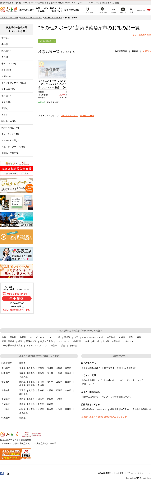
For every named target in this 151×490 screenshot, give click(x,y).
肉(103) (5, 57)
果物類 (13, 337)
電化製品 (73, 345)
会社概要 (119, 473)
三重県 (22, 390)
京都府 (41, 390)
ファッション (62, 341)
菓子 (131, 337)
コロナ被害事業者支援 (12, 345)
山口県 (59, 399)
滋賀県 (31, 390)
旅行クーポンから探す (42, 9)
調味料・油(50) (8, 121)
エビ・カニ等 (54, 337)
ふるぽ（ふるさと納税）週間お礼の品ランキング (104, 417)
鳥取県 (22, 399)
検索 (131, 10)
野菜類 (67, 337)
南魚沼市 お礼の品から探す (31, 18)
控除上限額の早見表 (119, 409)
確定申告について (90, 397)
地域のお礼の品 (92, 341)
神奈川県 (23, 376)
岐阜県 (22, 385)
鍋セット (129, 341)
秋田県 (50, 368)
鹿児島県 (23, 413)
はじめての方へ (87, 10)
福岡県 (22, 409)
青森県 (22, 368)
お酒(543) (6, 76)
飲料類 (122, 337)
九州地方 (5, 409)
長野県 (68, 382)
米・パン (40, 337)
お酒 (76, 337)
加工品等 (111, 337)
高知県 (50, 404)
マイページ (113, 10)
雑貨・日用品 (46, 341)
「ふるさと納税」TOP (9, 18)
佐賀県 (31, 409)
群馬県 (41, 373)
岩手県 (31, 368)
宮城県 (41, 368)
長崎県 (41, 409)
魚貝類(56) (6, 51)
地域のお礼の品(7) (10, 140)
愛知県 (41, 385)
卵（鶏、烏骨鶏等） (112, 341)
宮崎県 (68, 409)
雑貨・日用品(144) (10, 127)
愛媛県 (41, 404)
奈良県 (68, 390)
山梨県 (59, 382)
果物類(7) (5, 44)
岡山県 (41, 399)
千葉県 (59, 373)
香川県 (31, 404)
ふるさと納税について (92, 380)
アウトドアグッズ (69, 115)
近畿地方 (5, 390)
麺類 (139, 337)
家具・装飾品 (8, 341)
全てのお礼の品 (71, 10)
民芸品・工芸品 (58, 345)
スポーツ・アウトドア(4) (13, 147)
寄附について (88, 384)
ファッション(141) (10, 134)
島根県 (31, 399)
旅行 (4, 337)
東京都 (68, 373)
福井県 (50, 382)
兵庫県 (59, 390)
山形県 (59, 368)
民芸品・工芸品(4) (10, 153)
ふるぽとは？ (130, 367)
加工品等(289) (8, 89)
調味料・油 (31, 341)
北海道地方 (6, 363)
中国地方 (5, 399)
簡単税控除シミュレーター (94, 409)
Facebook (2, 473)
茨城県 (22, 373)
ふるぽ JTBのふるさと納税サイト (9, 10)
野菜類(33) (6, 70)
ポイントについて (135, 380)
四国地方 (5, 404)
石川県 (41, 382)
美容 (20, 341)
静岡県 (31, 385)
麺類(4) (4, 108)
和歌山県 (23, 394)
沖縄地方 (5, 418)
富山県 (31, 382)
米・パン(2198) (8, 63)
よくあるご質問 (102, 10)
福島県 (68, 368)
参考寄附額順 (121, 51)
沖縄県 (22, 418)
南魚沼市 (98, 27)
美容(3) (4, 115)
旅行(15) (5, 38)
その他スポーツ (87, 115)
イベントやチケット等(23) (13, 83)
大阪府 (50, 390)
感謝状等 (77, 341)
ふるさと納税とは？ (91, 367)
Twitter (8, 473)
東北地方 (5, 368)
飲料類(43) (6, 95)
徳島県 (22, 404)
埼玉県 (50, 373)
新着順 (135, 51)
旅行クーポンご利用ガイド (56, 9)
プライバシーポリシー (136, 473)
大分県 (59, 409)
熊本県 (50, 409)
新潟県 (49, 102)
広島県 (50, 399)
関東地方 (5, 373)
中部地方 (41, 102)
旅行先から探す (26, 10)
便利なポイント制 (112, 367)
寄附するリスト (123, 10)
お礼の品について (114, 380)
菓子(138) (6, 102)
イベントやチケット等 (92, 337)
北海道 (22, 363)
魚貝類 (23, 337)
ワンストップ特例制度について (116, 397)
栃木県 (31, 373)
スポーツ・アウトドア (53, 18)
